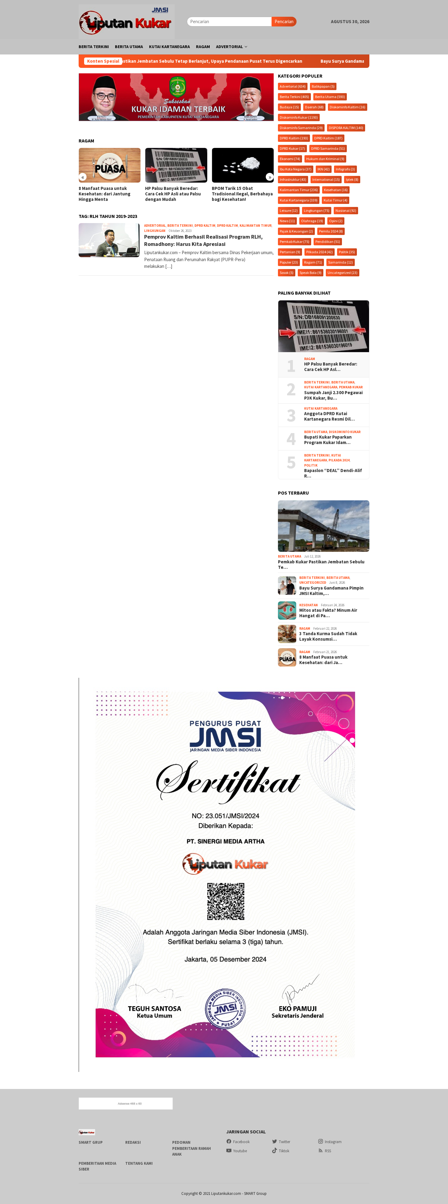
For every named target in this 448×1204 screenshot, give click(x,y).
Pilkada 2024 (319, 252)
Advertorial (155, 225)
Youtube (240, 1150)
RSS (328, 1150)
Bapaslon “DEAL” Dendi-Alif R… (333, 473)
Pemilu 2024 (331, 231)
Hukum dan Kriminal (325, 158)
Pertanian (290, 252)
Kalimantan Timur (256, 225)
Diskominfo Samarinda (301, 127)
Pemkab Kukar (294, 241)
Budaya (289, 107)
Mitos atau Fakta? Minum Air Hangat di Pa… (328, 612)
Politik (347, 252)
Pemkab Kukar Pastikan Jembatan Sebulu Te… (321, 564)
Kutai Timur (335, 200)
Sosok (286, 272)
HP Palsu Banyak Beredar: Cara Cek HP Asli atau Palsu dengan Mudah (111, 194)
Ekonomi (290, 158)
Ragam (313, 262)
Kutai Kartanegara (299, 200)
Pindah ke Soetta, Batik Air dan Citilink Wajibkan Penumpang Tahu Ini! (245, 194)
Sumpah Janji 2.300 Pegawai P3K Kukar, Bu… (333, 395)
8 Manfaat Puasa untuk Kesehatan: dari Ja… (323, 659)
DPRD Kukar (292, 148)
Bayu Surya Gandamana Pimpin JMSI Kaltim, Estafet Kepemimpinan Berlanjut (346, 61)
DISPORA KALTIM (346, 127)
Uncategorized (342, 272)
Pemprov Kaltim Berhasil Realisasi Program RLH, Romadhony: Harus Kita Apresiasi (203, 240)
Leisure (289, 210)
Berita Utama (330, 96)
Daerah (314, 107)
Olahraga (312, 221)
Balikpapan (323, 86)
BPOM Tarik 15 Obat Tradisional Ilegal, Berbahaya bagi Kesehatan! (180, 194)
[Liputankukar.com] (127, 21)
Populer (289, 262)
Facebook (241, 1141)
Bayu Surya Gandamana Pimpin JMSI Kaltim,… (331, 590)
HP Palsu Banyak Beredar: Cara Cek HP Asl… (330, 366)
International (326, 179)
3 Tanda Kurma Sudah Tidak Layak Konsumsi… (328, 636)
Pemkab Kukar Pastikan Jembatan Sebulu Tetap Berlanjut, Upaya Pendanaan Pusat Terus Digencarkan (140, 61)
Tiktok (284, 1150)
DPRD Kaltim (204, 225)
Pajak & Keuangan (296, 231)
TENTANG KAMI (139, 1163)
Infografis (345, 169)
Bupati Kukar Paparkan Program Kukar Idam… (328, 439)
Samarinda (340, 262)
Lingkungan (154, 231)
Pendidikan (327, 241)
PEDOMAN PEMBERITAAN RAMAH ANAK (191, 1148)
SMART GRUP (91, 1142)
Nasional (346, 210)
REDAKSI (133, 1142)
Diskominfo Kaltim (347, 107)
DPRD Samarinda (328, 148)
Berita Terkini (180, 225)
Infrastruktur (293, 179)
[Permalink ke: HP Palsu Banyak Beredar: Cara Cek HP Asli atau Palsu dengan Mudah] (323, 326)
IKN (324, 169)
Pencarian (284, 21)
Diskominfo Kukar (299, 117)
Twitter (284, 1141)
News (287, 221)
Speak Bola (311, 272)
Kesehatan (336, 189)
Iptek (352, 179)
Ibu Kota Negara (295, 169)
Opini (336, 221)
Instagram (333, 1141)
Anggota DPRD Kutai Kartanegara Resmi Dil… (329, 416)
